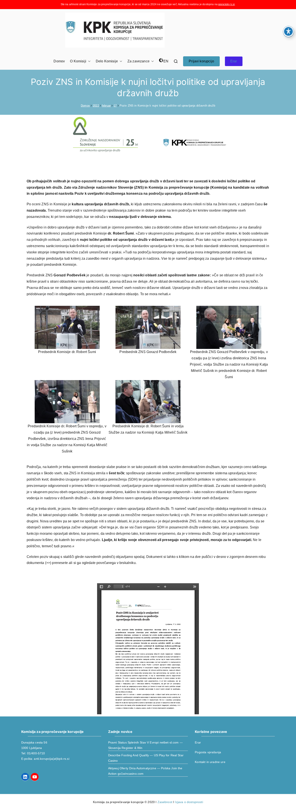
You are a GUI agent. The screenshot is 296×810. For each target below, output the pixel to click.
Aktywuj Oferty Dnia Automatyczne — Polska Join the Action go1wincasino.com (145, 770)
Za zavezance (138, 61)
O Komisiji (78, 61)
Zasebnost (165, 802)
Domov (59, 61)
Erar (233, 61)
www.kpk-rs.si (226, 4)
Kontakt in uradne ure (210, 762)
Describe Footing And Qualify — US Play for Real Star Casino (146, 757)
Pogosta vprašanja (208, 752)
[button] (88, 61)
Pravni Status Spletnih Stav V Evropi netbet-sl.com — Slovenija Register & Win (145, 745)
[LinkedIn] (25, 777)
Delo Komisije (107, 61)
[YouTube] (35, 777)
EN (165, 61)
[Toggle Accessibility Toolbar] (288, 31)
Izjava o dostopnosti (189, 802)
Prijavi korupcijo (201, 61)
